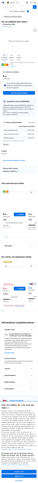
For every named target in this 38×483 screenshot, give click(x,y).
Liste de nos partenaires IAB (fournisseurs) (15, 465)
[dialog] (19, 442)
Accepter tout (19, 472)
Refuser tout (19, 476)
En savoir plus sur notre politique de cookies (16, 449)
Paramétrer (19, 480)
